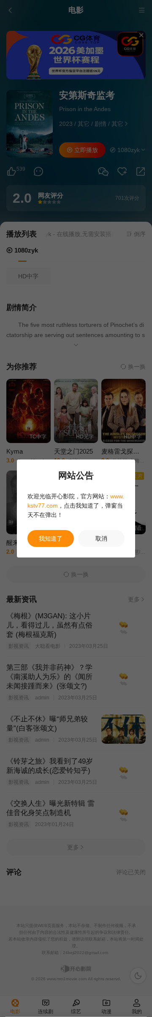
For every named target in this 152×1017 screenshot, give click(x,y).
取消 (101, 538)
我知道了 (50, 538)
